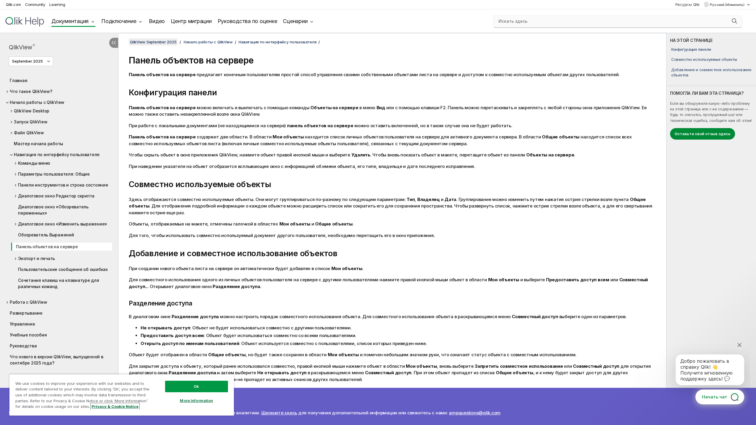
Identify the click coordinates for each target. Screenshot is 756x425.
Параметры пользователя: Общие (54, 173)
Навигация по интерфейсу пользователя (57, 154)
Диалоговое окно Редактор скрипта (56, 195)
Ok (196, 386)
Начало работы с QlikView (37, 102)
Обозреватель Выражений (46, 234)
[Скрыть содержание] (113, 43)
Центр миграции (191, 21)
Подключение (118, 21)
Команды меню (34, 163)
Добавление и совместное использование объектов (711, 72)
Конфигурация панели (691, 49)
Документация (70, 21)
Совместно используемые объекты (704, 59)
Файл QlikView (29, 132)
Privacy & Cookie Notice (115, 406)
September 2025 (27, 61)
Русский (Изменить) (727, 5)
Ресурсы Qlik (687, 4)
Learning (57, 4)
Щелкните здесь (279, 413)
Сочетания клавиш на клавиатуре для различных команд (58, 283)
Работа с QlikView (28, 302)
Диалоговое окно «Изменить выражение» (62, 223)
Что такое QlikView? (31, 91)
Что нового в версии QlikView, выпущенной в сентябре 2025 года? (56, 359)
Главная (18, 80)
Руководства (23, 345)
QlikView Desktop (31, 110)
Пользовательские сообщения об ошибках (63, 269)
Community (35, 4)
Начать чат (714, 397)
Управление (22, 323)
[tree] (59, 220)
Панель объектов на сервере (47, 246)
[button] (734, 21)
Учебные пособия (28, 334)
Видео (157, 21)
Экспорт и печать (36, 258)
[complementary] (711, 229)
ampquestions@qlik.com (475, 413)
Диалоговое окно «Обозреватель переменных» (53, 209)
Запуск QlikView (30, 121)
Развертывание (26, 313)
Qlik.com (13, 4)
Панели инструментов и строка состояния (63, 184)
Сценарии (295, 21)
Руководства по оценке (247, 21)
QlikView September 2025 (153, 42)
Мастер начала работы (38, 143)
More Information (196, 400)
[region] (121, 395)
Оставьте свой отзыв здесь (702, 133)
